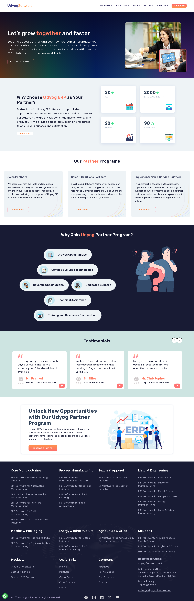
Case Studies (67, 582)
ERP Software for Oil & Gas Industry (74, 539)
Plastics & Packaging (26, 531)
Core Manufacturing (26, 470)
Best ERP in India (20, 571)
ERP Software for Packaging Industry (32, 537)
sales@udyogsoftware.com (154, 590)
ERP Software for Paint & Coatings (73, 496)
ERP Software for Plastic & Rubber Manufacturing (30, 545)
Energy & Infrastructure (76, 531)
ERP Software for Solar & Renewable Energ (73, 548)
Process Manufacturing (76, 470)
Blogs (62, 587)
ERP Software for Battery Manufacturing (25, 513)
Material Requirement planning (156, 551)
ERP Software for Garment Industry (114, 487)
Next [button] (179, 340)
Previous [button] (174, 340)
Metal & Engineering (153, 470)
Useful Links (67, 560)
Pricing (136, 6)
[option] (40, 370)
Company (106, 560)
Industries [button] (122, 6)
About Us (104, 566)
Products (17, 560)
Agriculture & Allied (113, 531)
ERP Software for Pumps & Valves (157, 496)
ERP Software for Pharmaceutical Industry (74, 479)
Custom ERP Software (23, 577)
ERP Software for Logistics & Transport (160, 546)
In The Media (106, 571)
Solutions (145, 531)
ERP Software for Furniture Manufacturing (26, 504)
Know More (25, 133)
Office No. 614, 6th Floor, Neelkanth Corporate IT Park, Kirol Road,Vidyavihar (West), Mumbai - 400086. (158, 572)
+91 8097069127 (147, 585)
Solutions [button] (105, 6)
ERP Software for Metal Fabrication (158, 491)
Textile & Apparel (111, 470)
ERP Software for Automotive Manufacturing (28, 487)
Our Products (106, 577)
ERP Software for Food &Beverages (72, 504)
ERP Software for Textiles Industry (113, 479)
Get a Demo (179, 6)
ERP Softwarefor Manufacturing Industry (29, 479)
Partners (148, 6)
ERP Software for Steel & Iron (155, 477)
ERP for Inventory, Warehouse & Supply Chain (156, 539)
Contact (104, 582)
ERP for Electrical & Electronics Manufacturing (28, 496)
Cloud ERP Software (22, 566)
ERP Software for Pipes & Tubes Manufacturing (156, 511)
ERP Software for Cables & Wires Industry (30, 521)
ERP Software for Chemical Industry (75, 487)
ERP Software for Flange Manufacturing (152, 503)
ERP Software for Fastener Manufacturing (153, 484)
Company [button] (162, 6)
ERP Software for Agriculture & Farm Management (116, 539)
